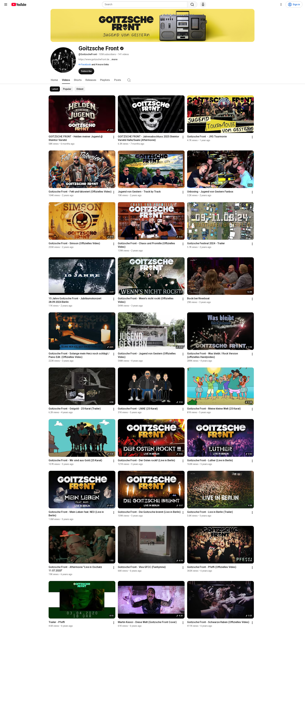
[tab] (54, 80)
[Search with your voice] (203, 4)
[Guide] (6, 4)
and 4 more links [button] (100, 64)
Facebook (86, 64)
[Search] (192, 4)
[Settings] (281, 4)
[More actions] (114, 137)
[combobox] (145, 4)
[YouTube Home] (18, 4)
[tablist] (152, 80)
